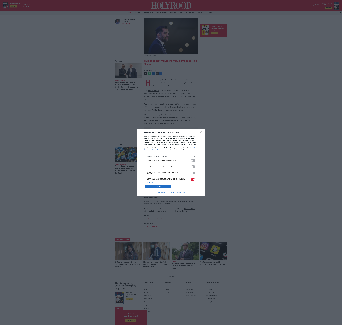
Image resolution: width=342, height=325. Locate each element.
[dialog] (171, 162)
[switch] (193, 160)
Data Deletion (161, 192)
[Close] (202, 132)
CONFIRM (158, 186)
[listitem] (171, 157)
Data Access (171, 192)
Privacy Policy (181, 192)
